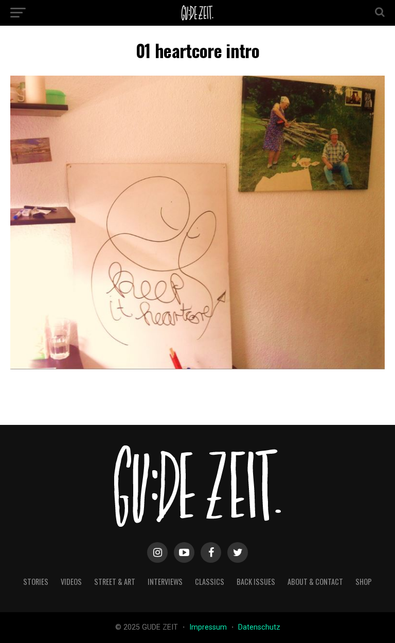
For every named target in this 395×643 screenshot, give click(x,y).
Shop (363, 581)
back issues (256, 581)
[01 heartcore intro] (197, 366)
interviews (165, 581)
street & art (114, 581)
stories (35, 581)
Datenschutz (259, 627)
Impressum (209, 627)
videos (71, 581)
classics (209, 581)
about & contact (315, 581)
